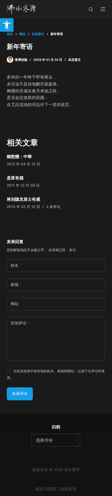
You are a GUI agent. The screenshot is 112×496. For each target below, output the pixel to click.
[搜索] (91, 9)
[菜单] (103, 9)
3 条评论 (53, 206)
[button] (7, 25)
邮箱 (16, 284)
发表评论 (20, 393)
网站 (14, 303)
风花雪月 (74, 60)
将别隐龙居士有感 (23, 199)
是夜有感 (15, 177)
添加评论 (20, 323)
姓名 (16, 265)
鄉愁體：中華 (19, 156)
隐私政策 (68, 488)
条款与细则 (45, 488)
